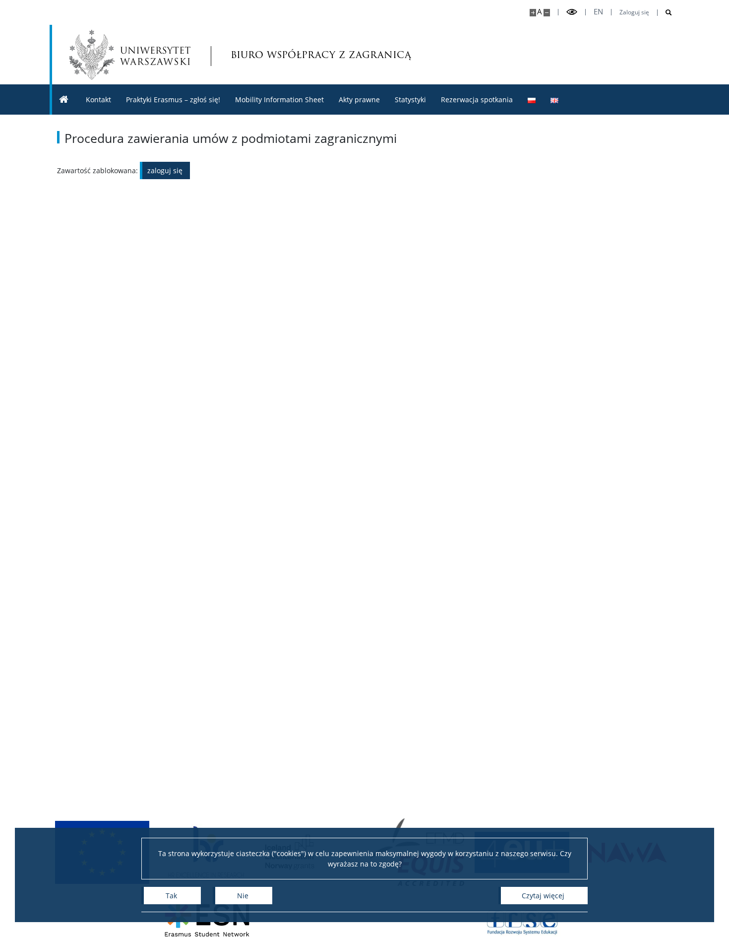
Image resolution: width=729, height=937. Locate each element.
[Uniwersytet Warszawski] (129, 54)
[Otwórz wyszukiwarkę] (664, 12)
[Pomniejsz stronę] (547, 12)
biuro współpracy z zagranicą (285, 54)
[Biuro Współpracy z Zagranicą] (64, 99)
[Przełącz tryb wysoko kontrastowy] (572, 12)
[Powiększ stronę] (533, 12)
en (598, 11)
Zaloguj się (634, 12)
